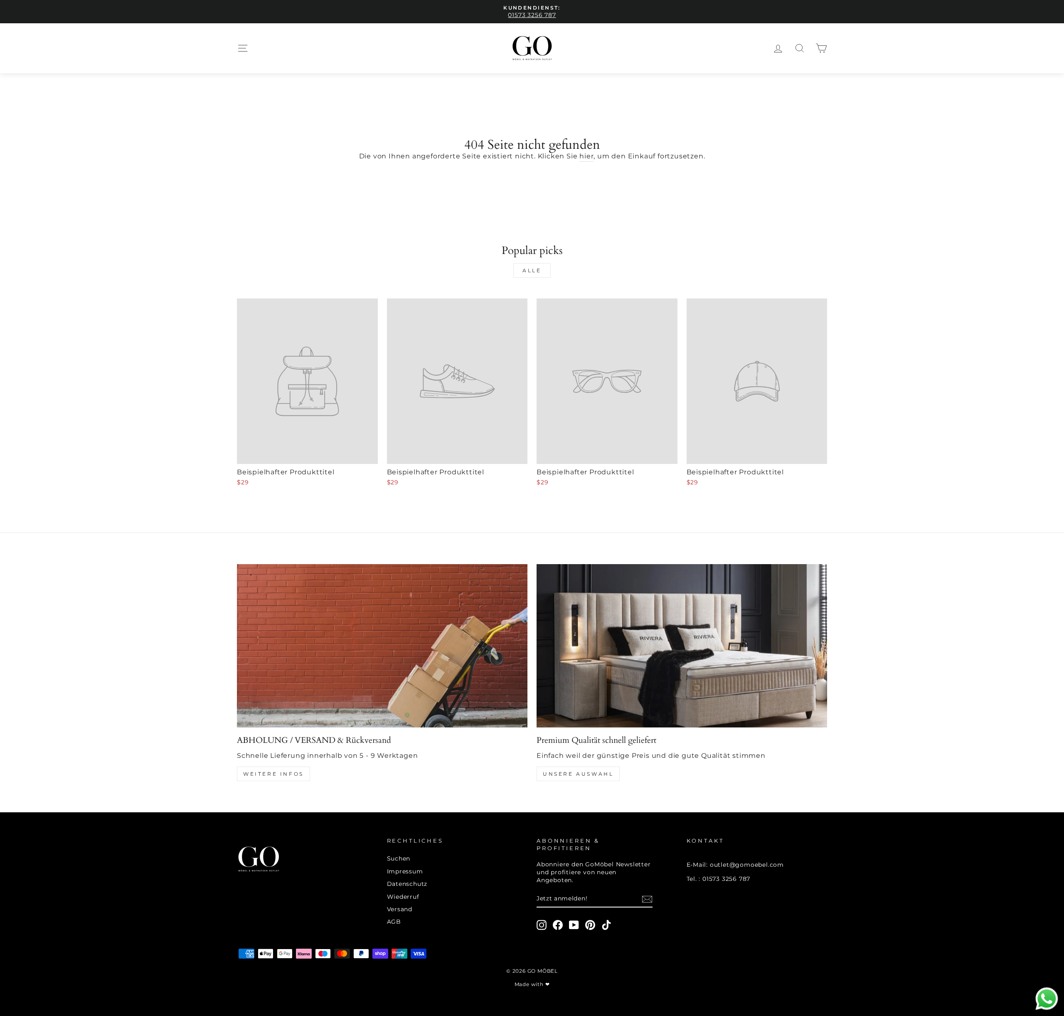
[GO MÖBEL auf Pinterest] (590, 925)
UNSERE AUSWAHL (578, 774)
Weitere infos (273, 774)
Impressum (405, 871)
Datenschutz (407, 883)
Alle (531, 270)
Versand (400, 909)
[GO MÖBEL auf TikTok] (606, 925)
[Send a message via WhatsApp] (1047, 999)
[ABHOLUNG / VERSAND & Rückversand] (382, 645)
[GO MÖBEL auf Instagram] (542, 925)
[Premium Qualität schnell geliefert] (682, 645)
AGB (394, 921)
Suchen (399, 858)
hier (586, 156)
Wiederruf (403, 896)
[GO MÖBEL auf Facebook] (558, 925)
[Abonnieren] (647, 899)
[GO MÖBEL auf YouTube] (574, 925)
